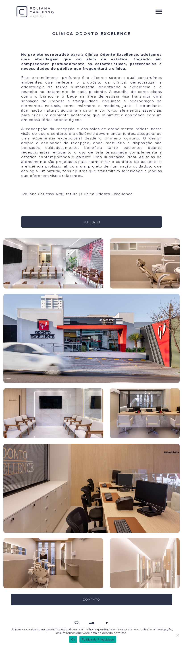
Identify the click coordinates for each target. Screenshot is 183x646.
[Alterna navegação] (159, 12)
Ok (73, 639)
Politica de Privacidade (98, 639)
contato (92, 222)
